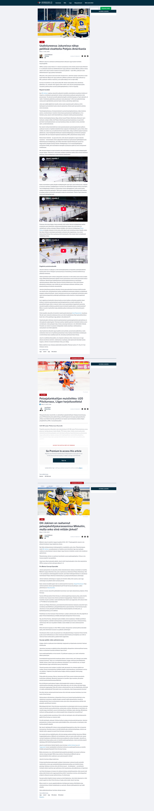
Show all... (41, 796)
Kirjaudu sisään (106, 8)
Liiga (70, 3)
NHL (65, 3)
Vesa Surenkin (51, 587)
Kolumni (43, 394)
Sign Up (64, 460)
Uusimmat (58, 3)
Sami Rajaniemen (76, 313)
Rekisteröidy (94, 8)
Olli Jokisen (45, 93)
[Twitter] (45, 57)
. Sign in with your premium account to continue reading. (63, 468)
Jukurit (44, 351)
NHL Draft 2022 (89, 3)
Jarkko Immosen (72, 745)
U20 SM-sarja (48, 476)
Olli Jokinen (54, 351)
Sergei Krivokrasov (79, 584)
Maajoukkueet (78, 3)
